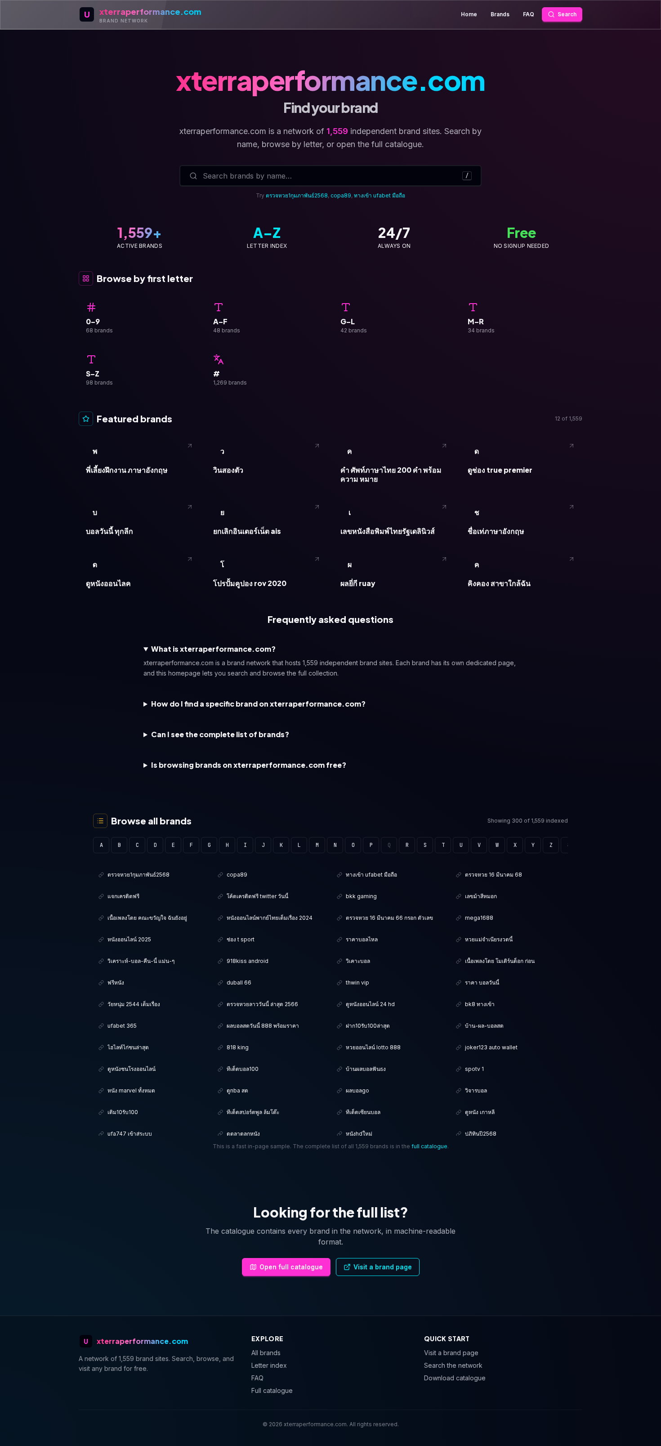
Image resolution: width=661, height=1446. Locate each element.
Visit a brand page (382, 1267)
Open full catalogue (291, 1267)
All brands (266, 1352)
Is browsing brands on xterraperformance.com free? (248, 765)
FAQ (528, 14)
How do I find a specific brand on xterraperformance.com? (258, 703)
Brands (500, 14)
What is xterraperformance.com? (213, 649)
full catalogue (429, 1146)
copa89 (340, 195)
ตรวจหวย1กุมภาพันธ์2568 (297, 195)
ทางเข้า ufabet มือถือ (379, 195)
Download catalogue (455, 1378)
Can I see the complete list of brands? (220, 734)
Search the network (453, 1365)
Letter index (269, 1365)
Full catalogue (272, 1390)
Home (469, 14)
